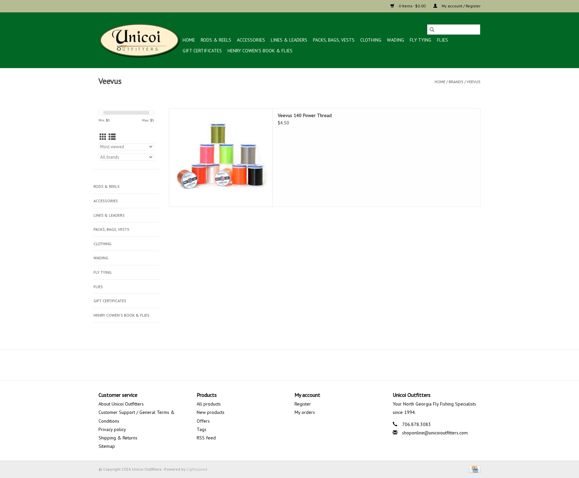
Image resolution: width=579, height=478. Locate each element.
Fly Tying (420, 40)
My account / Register (460, 5)
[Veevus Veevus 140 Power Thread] (220, 157)
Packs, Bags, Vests (334, 40)
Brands (456, 81)
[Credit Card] (473, 468)
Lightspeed (197, 469)
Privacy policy (112, 429)
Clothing (370, 40)
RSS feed (206, 438)
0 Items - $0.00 (412, 5)
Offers (203, 421)
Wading (395, 40)
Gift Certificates (202, 51)
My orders (305, 412)
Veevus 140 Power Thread (305, 115)
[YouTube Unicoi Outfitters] (289, 364)
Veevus (473, 81)
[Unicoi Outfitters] (140, 40)
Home (189, 40)
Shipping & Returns (118, 438)
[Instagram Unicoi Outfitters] (301, 364)
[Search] (432, 29)
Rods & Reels (216, 40)
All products (209, 404)
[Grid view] (103, 137)
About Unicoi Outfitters (121, 404)
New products (210, 412)
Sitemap (107, 446)
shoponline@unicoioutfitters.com (435, 433)
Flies (442, 40)
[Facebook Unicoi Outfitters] (277, 364)
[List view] (112, 137)
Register (303, 404)
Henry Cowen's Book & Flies (260, 51)
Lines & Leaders (289, 40)
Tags (201, 429)
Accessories (251, 40)
